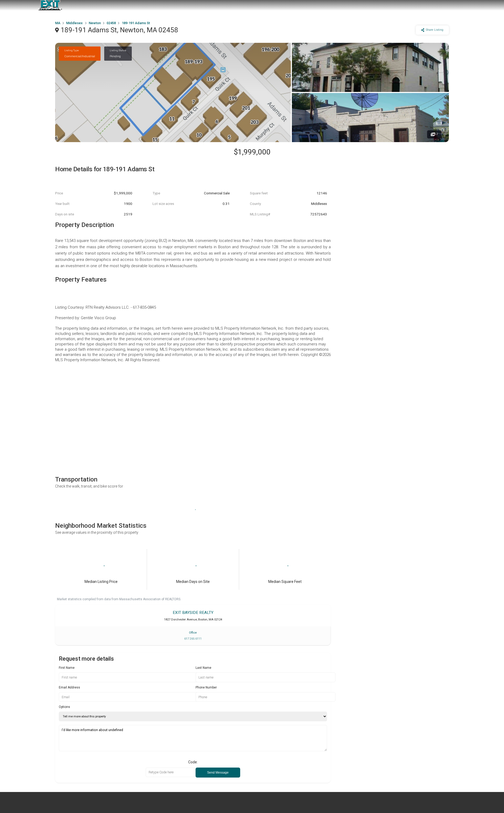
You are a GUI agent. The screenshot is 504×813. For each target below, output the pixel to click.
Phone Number (206, 687)
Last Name (203, 668)
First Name (67, 668)
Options (64, 707)
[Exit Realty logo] (50, 5)
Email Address (69, 687)
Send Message (218, 772)
